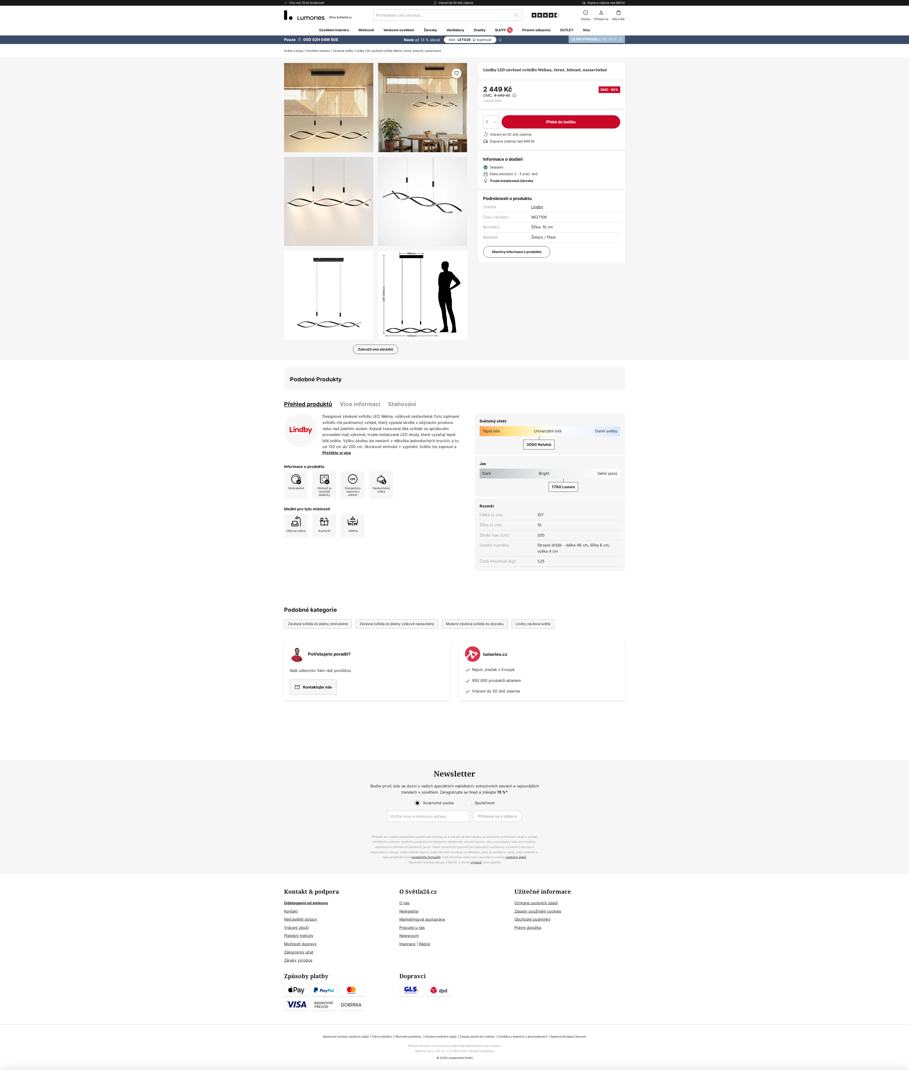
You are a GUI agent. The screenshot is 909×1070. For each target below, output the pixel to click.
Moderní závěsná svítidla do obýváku (475, 624)
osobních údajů (516, 857)
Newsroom (409, 935)
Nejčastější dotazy (300, 919)
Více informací (360, 404)
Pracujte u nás (412, 927)
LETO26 (470, 39)
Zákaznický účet (298, 952)
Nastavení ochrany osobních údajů (346, 1036)
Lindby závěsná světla (533, 624)
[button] (328, 201)
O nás (404, 903)
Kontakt (291, 911)
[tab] (308, 404)
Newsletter (409, 911)
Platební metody (298, 935)
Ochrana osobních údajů (536, 903)
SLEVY (500, 30)
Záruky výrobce (298, 960)
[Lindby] (301, 430)
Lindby (537, 206)
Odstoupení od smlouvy (306, 903)
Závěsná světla (343, 51)
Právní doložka (527, 927)
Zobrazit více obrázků (375, 349)
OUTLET (566, 30)
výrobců (476, 862)
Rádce (424, 943)
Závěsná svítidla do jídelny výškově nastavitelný (397, 624)
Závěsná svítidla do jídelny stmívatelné (318, 624)
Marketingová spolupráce (422, 919)
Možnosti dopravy (300, 943)
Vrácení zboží (296, 927)
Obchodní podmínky (532, 919)
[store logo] (318, 15)
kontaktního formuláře (426, 857)
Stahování (402, 404)
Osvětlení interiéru (318, 51)
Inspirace (407, 943)
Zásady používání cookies (537, 911)
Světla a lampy (294, 51)
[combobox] (447, 15)
